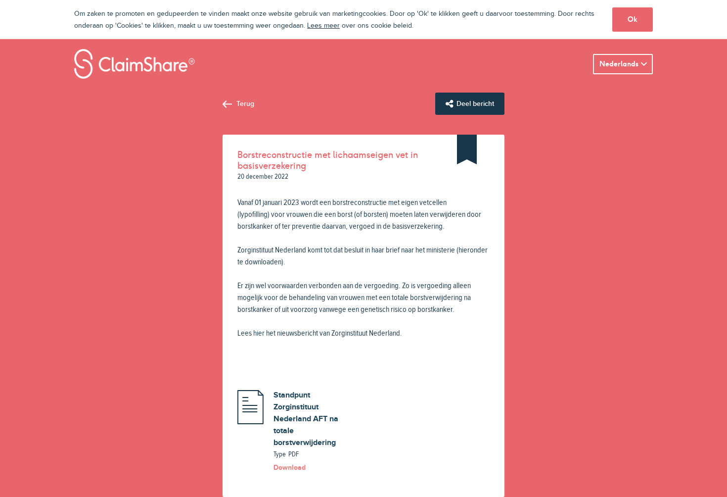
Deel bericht (475, 103)
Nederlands (618, 63)
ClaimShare (134, 64)
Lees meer (323, 26)
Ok (632, 19)
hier (259, 333)
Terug (245, 103)
